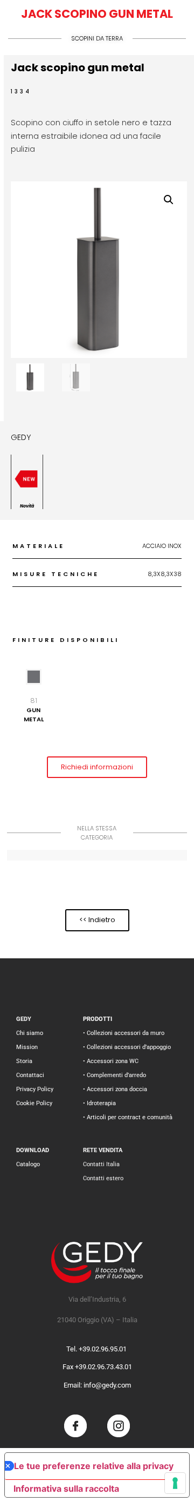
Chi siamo (29, 1033)
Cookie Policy (34, 1103)
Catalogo (28, 1164)
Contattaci (30, 1075)
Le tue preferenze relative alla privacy (94, 1465)
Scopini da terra (97, 38)
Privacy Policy (34, 1089)
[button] (168, 199)
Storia (24, 1061)
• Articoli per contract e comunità (127, 1117)
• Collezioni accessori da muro (123, 1033)
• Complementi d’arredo (114, 1075)
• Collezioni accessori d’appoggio (127, 1047)
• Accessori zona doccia (115, 1089)
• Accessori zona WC (110, 1061)
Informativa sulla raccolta (66, 1488)
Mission (27, 1047)
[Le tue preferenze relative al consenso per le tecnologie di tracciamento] (175, 1483)
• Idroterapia (99, 1103)
